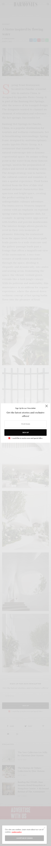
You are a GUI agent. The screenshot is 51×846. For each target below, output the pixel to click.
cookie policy (17, 832)
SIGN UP (25, 432)
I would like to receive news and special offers (27, 438)
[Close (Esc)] (46, 407)
